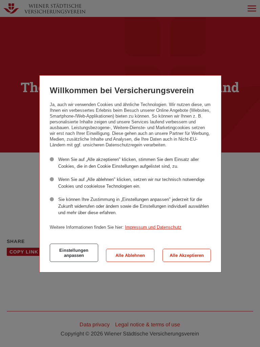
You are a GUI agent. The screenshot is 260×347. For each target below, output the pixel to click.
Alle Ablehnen (130, 255)
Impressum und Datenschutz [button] (153, 227)
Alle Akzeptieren (187, 255)
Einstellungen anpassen (73, 253)
